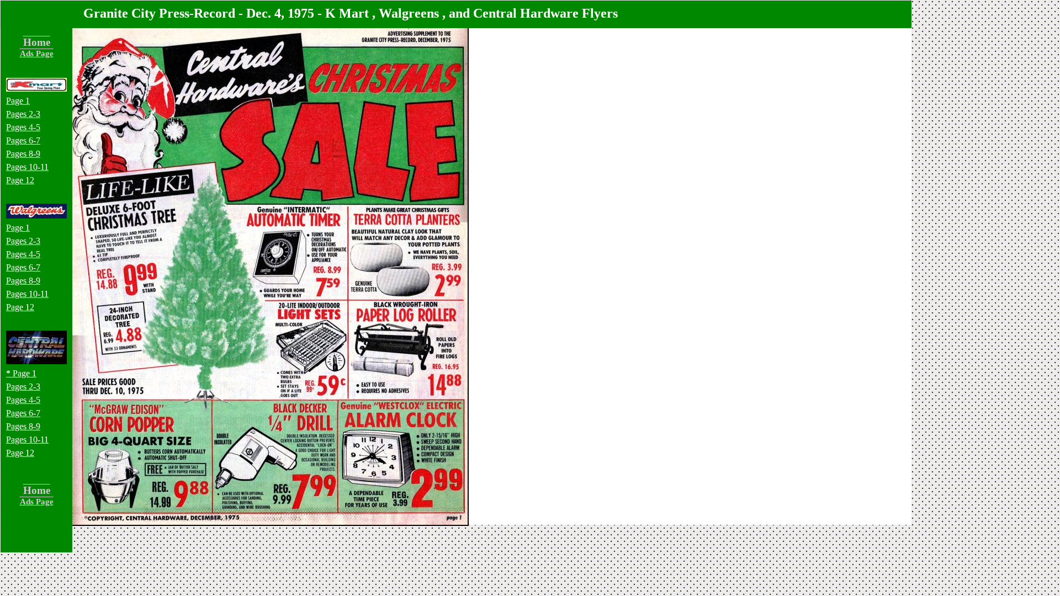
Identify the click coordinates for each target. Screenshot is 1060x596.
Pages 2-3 (23, 114)
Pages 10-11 (27, 167)
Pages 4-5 (23, 127)
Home (36, 42)
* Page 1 (21, 373)
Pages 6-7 (23, 140)
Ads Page (37, 53)
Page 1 (18, 100)
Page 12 (20, 180)
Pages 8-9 (23, 153)
